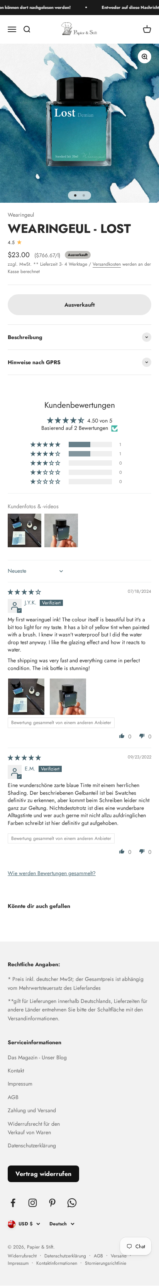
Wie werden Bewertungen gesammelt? (52, 873)
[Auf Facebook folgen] (13, 1203)
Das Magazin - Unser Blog (37, 1057)
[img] (24, 592)
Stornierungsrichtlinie (105, 1263)
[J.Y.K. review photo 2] (67, 696)
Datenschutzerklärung (32, 1145)
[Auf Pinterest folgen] (52, 1203)
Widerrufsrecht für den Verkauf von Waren (34, 1128)
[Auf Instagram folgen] (32, 1203)
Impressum (20, 1084)
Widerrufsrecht (22, 1255)
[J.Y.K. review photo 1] (26, 696)
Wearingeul (21, 215)
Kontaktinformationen (56, 1263)
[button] (45, 444)
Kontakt (16, 1070)
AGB (13, 1097)
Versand (119, 1255)
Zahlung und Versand (32, 1110)
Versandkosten (107, 264)
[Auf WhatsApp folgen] (72, 1203)
